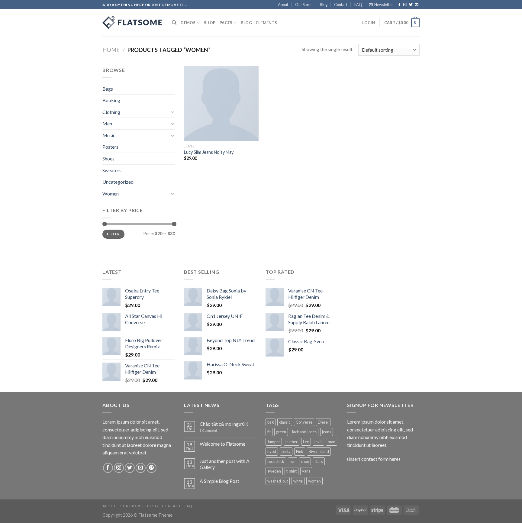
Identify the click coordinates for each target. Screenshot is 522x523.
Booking (111, 100)
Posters (110, 147)
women (314, 481)
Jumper (273, 441)
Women (110, 193)
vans (306, 471)
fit (269, 431)
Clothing (111, 112)
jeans (326, 431)
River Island (319, 451)
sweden (274, 471)
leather (291, 441)
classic (284, 422)
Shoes (108, 158)
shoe (305, 461)
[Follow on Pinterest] (151, 468)
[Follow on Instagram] (405, 5)
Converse (304, 422)
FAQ (358, 4)
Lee (306, 441)
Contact (340, 4)
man (331, 441)
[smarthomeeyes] (132, 22)
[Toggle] (172, 111)
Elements (266, 22)
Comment (208, 430)
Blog (323, 4)
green (281, 431)
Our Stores (304, 4)
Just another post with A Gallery (225, 464)
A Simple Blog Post (219, 481)
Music (108, 135)
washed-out (277, 481)
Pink (299, 451)
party (286, 451)
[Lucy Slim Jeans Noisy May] (221, 103)
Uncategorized (118, 182)
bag (270, 422)
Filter (113, 234)
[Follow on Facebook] (399, 5)
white (298, 481)
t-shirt (291, 471)
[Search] (174, 22)
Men (107, 123)
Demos (188, 22)
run (292, 461)
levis (318, 441)
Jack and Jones (304, 431)
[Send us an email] (416, 5)
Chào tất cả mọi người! (224, 424)
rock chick (275, 461)
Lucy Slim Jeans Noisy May (209, 152)
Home (111, 50)
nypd (271, 451)
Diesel (323, 422)
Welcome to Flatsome (222, 444)
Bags (107, 89)
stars (318, 461)
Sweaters (111, 170)
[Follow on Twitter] (411, 5)
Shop (209, 22)
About (283, 4)
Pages (226, 22)
